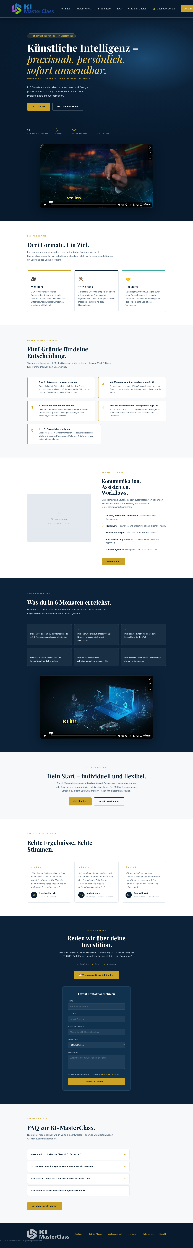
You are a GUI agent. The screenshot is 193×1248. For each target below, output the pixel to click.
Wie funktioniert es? (67, 106)
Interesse (73, 1039)
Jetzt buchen (39, 106)
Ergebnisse (104, 8)
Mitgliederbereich (115, 1234)
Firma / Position (76, 1026)
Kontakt (163, 1234)
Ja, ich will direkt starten (44, 1206)
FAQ (119, 8)
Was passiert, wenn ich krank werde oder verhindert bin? (60, 1178)
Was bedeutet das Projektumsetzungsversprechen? (58, 1190)
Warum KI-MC (84, 8)
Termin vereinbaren (109, 801)
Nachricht (73, 1052)
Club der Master (137, 8)
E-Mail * (72, 1014)
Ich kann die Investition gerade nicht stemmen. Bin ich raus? (62, 1166)
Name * (71, 1001)
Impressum (132, 1234)
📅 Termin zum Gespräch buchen (96, 975)
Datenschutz (148, 1234)
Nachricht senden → (96, 1081)
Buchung (78, 1234)
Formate (65, 8)
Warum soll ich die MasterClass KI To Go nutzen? (56, 1154)
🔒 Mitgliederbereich (164, 8)
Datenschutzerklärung (107, 1074)
